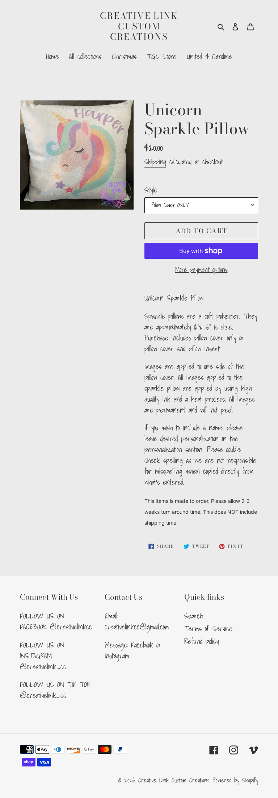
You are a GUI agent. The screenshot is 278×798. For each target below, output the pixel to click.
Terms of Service (208, 628)
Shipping (155, 161)
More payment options (201, 269)
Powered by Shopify (235, 780)
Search (193, 616)
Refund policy (201, 641)
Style (150, 190)
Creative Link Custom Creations (139, 26)
